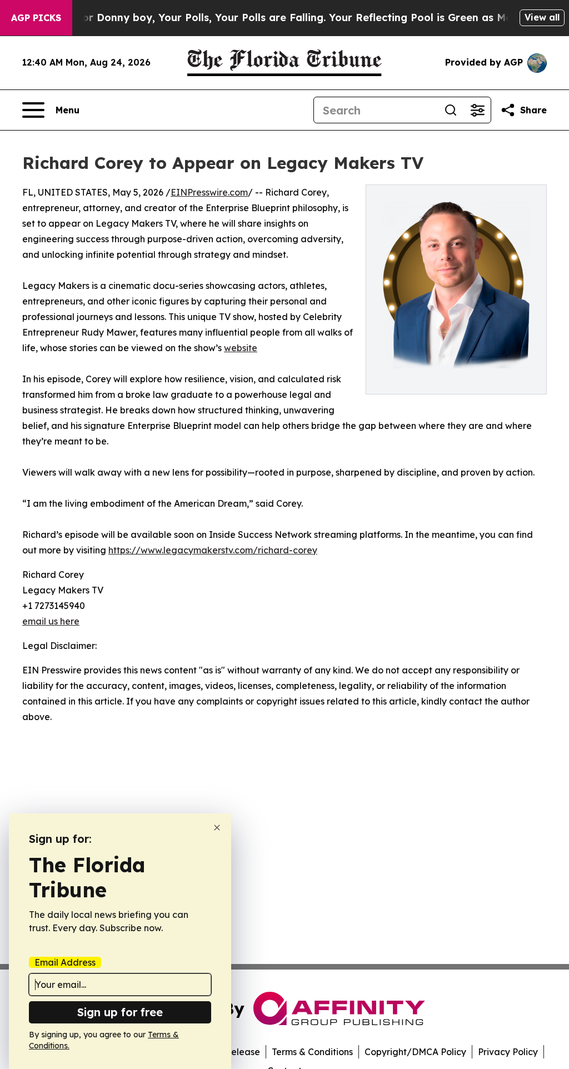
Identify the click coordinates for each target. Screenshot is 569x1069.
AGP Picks (36, 17)
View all (542, 17)
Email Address (65, 962)
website (240, 347)
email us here (50, 621)
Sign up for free (120, 1012)
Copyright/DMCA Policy (415, 1051)
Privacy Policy (508, 1051)
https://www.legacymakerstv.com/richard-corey (212, 550)
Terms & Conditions (312, 1051)
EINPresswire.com (209, 192)
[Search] (450, 110)
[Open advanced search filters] (477, 110)
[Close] (217, 827)
